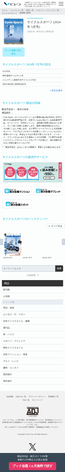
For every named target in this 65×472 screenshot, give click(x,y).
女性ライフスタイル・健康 (16, 321)
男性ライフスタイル (13, 348)
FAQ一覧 (26, 400)
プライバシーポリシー (37, 396)
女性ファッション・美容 (15, 354)
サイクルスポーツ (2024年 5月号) (44, 24)
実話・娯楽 (8, 308)
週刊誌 (6, 328)
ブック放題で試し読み (13, 52)
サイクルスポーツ (9, 13)
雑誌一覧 (30, 10)
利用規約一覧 (53, 396)
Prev (1, 242)
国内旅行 (7, 374)
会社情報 (9, 396)
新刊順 (6, 289)
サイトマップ (37, 400)
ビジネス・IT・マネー (14, 314)
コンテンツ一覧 (17, 10)
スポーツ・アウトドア (14, 341)
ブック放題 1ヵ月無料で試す (32, 466)
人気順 (6, 296)
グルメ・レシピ (11, 361)
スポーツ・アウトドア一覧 (47, 10)
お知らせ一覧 (21, 396)
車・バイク (8, 334)
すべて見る (56, 226)
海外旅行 (7, 381)
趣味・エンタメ (11, 368)
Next (63, 242)
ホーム (5, 10)
